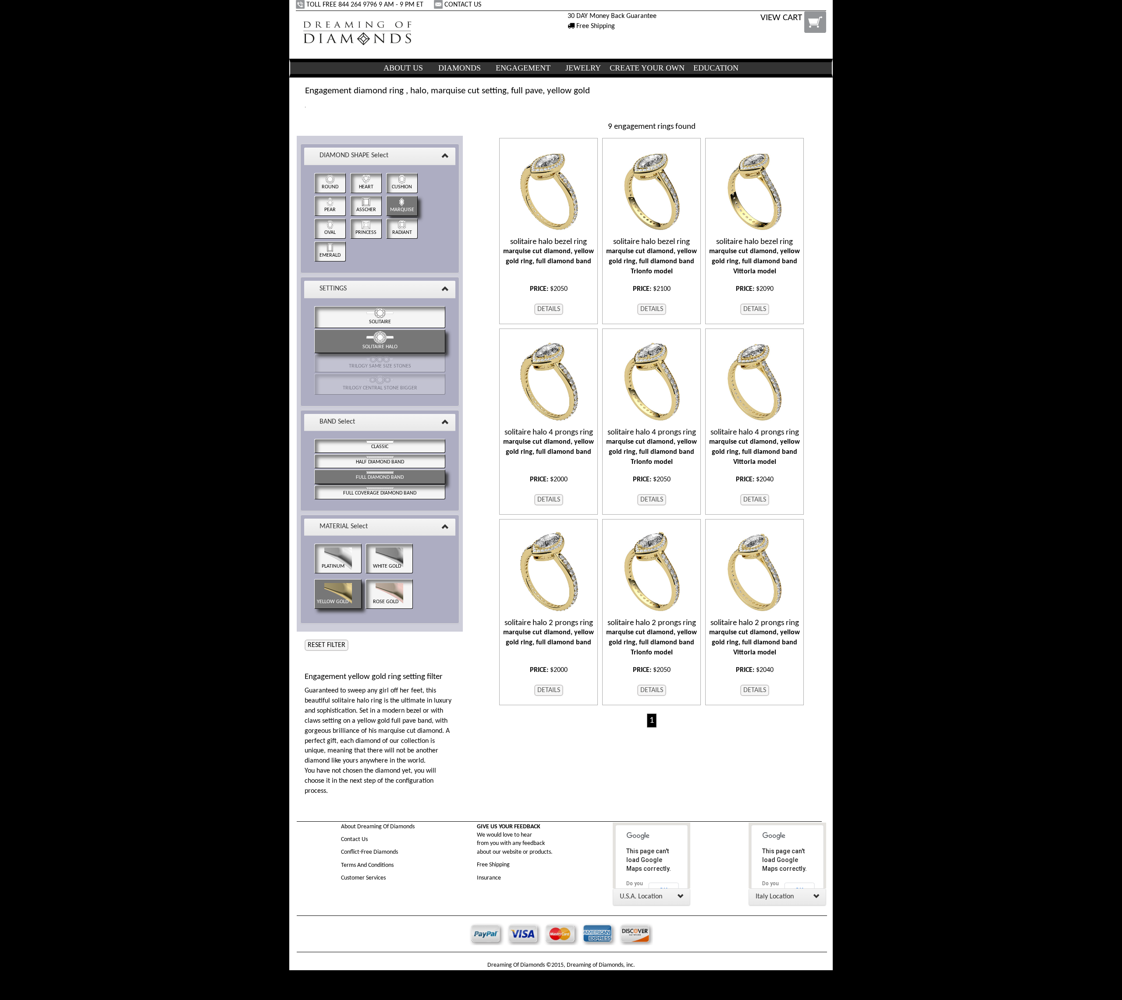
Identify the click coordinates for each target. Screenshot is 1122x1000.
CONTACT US (463, 4)
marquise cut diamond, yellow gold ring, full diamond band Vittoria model (754, 256)
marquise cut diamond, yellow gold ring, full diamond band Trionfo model (651, 256)
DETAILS (548, 309)
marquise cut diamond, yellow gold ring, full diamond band (548, 251)
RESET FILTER (326, 645)
